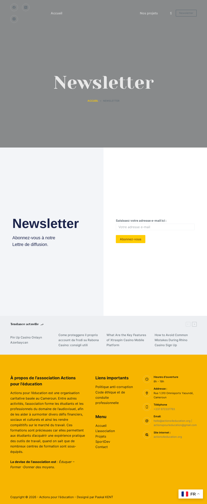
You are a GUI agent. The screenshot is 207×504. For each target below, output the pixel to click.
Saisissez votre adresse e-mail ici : (141, 220)
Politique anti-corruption (114, 387)
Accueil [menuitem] (56, 13)
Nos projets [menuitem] (149, 13)
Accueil (101, 426)
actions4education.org (168, 436)
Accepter (21, 492)
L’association (105, 431)
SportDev (102, 442)
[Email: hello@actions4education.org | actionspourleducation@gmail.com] (147, 421)
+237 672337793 (164, 409)
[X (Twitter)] (26, 7)
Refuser (42, 492)
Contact (101, 447)
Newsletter (186, 13)
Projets (100, 436)
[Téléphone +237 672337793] (147, 407)
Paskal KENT (104, 497)
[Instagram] (14, 19)
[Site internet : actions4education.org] (147, 435)
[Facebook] (14, 7)
